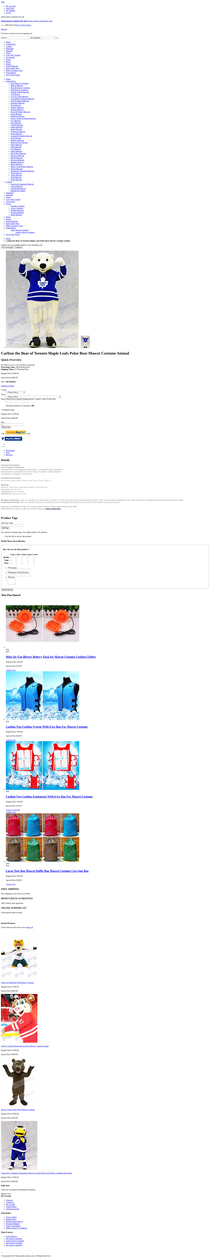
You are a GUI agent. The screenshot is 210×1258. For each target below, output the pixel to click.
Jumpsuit (9, 51)
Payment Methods (13, 1224)
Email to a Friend (7, 386)
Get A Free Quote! (24, 25)
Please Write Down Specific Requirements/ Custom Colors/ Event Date (28, 399)
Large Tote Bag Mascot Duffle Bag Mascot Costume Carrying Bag (47, 870)
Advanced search (12, 1209)
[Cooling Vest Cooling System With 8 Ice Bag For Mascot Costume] (42, 719)
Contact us (10, 1202)
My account (10, 1204)
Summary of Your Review (18, 572)
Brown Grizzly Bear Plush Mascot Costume (18, 1110)
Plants (8, 62)
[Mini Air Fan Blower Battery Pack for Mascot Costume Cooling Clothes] (42, 647)
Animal (11, 44)
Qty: (2, 422)
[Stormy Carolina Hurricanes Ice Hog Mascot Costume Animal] (19, 1042)
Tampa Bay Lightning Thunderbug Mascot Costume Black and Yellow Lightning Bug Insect (36, 1173)
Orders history (11, 1207)
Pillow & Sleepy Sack (14, 70)
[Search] (59, 38)
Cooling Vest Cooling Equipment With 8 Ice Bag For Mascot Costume (49, 796)
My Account (10, 6)
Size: (3, 394)
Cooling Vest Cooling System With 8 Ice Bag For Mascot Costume (47, 726)
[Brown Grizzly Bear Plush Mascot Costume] (19, 1105)
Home (8, 239)
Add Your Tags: (7, 523)
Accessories (10, 57)
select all (29, 927)
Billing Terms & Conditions (16, 1228)
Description (10, 450)
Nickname (12, 568)
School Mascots (12, 66)
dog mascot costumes (14, 1239)
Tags (7, 453)
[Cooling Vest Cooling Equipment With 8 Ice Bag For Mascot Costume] (42, 789)
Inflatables (10, 49)
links (3, 2)
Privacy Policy (11, 1217)
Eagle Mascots (11, 1236)
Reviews (9, 455)
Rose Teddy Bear (12, 68)
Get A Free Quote (12, 234)
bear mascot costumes (14, 1243)
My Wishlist (10, 10)
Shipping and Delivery (14, 1222)
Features (11, 73)
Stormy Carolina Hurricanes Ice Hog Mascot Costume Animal (25, 1046)
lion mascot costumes (14, 1245)
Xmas (8, 53)
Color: (4, 390)
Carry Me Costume (13, 55)
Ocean (8, 60)
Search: (4, 38)
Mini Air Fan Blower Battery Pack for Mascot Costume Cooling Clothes (51, 656)
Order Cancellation (13, 1226)
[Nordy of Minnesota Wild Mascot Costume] (19, 978)
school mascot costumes (15, 1241)
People (8, 64)
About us (9, 1200)
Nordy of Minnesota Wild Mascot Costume (17, 983)
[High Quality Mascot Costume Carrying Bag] (42, 861)
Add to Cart (10, 670)
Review (11, 577)
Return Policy (11, 1219)
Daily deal (10, 8)
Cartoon (9, 46)
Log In (8, 13)
